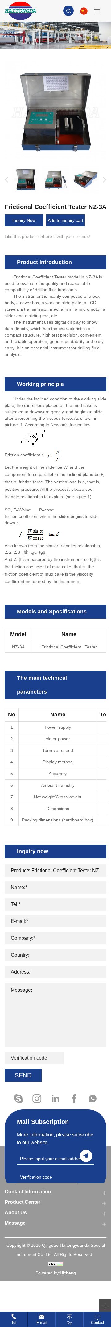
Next (103, 179)
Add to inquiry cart (65, 220)
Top (69, 1323)
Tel (13, 1323)
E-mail (41, 1323)
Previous (5, 179)
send (86, 1155)
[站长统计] (55, 1263)
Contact (97, 1323)
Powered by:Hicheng (55, 1272)
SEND (23, 1075)
